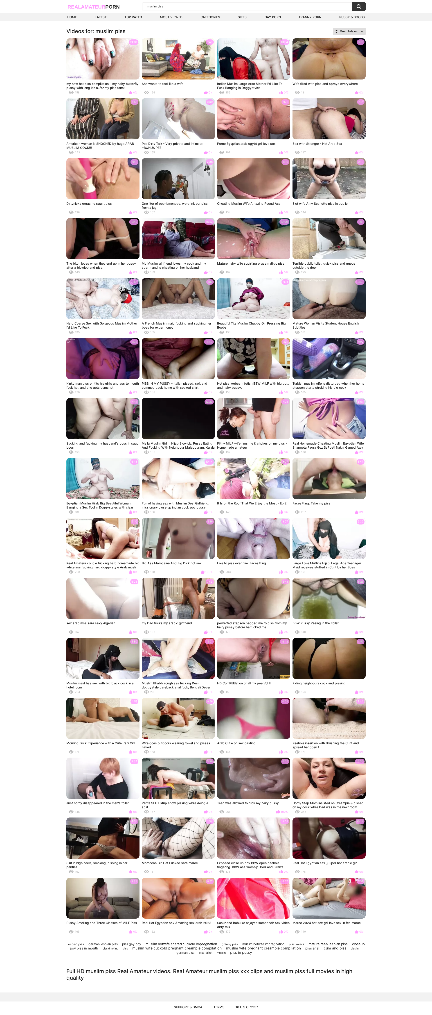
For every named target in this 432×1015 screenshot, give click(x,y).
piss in (355, 948)
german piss (185, 952)
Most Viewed (171, 17)
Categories (210, 17)
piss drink (205, 952)
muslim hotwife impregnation (263, 944)
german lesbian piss (103, 944)
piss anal (312, 948)
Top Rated (133, 17)
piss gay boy (131, 944)
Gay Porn (273, 17)
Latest (101, 17)
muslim (221, 952)
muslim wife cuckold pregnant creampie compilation (177, 948)
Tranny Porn (310, 17)
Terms (219, 1007)
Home (72, 17)
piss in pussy (241, 952)
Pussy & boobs (352, 17)
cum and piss (335, 948)
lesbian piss (76, 944)
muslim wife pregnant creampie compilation (263, 948)
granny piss (230, 944)
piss (125, 948)
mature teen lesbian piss (328, 944)
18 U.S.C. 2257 (247, 1007)
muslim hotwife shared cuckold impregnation (181, 944)
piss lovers (296, 944)
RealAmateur (94, 7)
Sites (242, 17)
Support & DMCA (188, 1007)
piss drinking (110, 948)
